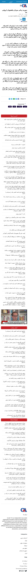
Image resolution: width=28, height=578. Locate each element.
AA (24, 19)
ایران (26, 553)
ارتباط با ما (24, 561)
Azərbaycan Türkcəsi (21, 1)
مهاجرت (19, 106)
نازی (14, 106)
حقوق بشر (25, 548)
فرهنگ (25, 545)
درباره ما (25, 563)
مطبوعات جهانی (23, 543)
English (4, 1)
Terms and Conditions (21, 568)
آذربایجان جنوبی (23, 538)
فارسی (11, 1)
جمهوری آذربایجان (23, 550)
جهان (26, 540)
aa (21, 19)
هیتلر (10, 106)
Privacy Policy (23, 566)
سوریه (25, 106)
